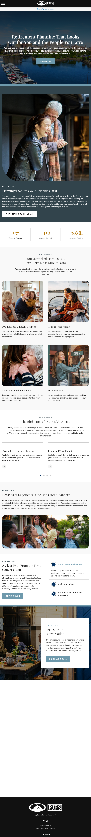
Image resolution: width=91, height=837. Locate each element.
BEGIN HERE (45, 61)
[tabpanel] (22, 455)
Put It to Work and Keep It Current (67, 594)
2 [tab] (44, 476)
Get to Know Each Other (67, 564)
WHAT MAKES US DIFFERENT (20, 214)
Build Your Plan (63, 584)
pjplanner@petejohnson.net (45, 815)
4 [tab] (50, 476)
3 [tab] (47, 476)
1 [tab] (40, 476)
